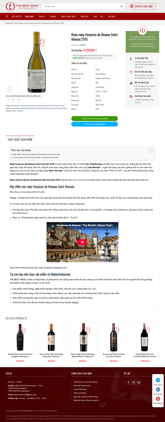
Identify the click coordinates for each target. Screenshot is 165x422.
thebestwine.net (60, 274)
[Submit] (122, 6)
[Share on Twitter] (13, 100)
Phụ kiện (111, 16)
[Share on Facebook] (8, 100)
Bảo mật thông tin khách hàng (86, 397)
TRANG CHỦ (7, 16)
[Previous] (6, 345)
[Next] (159, 345)
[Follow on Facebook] (128, 383)
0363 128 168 (20, 386)
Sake (95, 16)
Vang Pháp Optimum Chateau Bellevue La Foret (145, 355)
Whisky (42, 16)
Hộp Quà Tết (17, 16)
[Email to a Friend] (18, 100)
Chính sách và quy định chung (85, 382)
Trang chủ (9, 23)
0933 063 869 (14, 391)
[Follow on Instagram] (134, 383)
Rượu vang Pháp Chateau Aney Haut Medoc (114, 355)
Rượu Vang (29, 16)
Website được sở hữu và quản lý (86, 400)
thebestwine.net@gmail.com (24, 395)
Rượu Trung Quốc (68, 16)
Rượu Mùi (84, 16)
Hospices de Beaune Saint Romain (51, 106)
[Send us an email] (139, 383)
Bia (101, 16)
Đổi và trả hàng (80, 393)
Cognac (53, 16)
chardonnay (15, 106)
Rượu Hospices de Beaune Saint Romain (21, 108)
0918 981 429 (13, 388)
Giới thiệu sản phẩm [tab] (20, 139)
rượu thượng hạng (80, 180)
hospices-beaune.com (55, 267)
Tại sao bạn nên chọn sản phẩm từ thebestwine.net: (36, 157)
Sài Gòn (11, 382)
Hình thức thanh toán (82, 386)
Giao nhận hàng (80, 389)
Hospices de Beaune (29, 106)
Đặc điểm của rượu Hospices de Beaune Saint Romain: (36, 154)
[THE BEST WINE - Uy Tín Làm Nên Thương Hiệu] (22, 6)
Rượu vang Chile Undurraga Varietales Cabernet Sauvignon (51, 355)
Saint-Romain (17, 111)
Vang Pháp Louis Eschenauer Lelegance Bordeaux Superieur (20, 355)
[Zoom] (9, 89)
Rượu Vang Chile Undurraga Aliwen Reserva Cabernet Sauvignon (82, 355)
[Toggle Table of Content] (149, 150)
